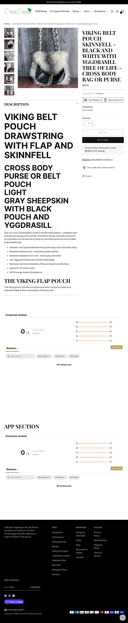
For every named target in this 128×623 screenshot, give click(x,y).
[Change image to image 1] (9, 33)
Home (7, 24)
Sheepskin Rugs (59, 569)
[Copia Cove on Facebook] (5, 596)
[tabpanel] (64, 373)
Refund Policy (100, 540)
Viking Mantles (59, 542)
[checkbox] (74, 356)
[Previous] (39, 2)
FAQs (78, 540)
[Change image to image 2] (9, 44)
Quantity (86, 118)
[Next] (88, 2)
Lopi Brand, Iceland (61, 555)
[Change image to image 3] (9, 56)
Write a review (117, 347)
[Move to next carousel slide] (122, 410)
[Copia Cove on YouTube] (13, 596)
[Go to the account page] (117, 11)
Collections (57, 532)
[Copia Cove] (18, 11)
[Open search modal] (111, 11)
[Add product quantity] (92, 123)
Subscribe (35, 587)
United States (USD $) (15, 610)
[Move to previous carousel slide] (116, 410)
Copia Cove (23, 614)
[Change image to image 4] (9, 67)
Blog (78, 545)
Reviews (56, 574)
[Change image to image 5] (9, 79)
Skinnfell (56, 565)
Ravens (55, 546)
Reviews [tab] (12, 348)
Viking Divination (60, 551)
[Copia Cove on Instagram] (9, 596)
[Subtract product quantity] (84, 123)
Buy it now (103, 140)
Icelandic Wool (59, 560)
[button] (94, 322)
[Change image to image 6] (9, 90)
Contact (80, 557)
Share (88, 176)
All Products (58, 537)
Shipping (86, 159)
